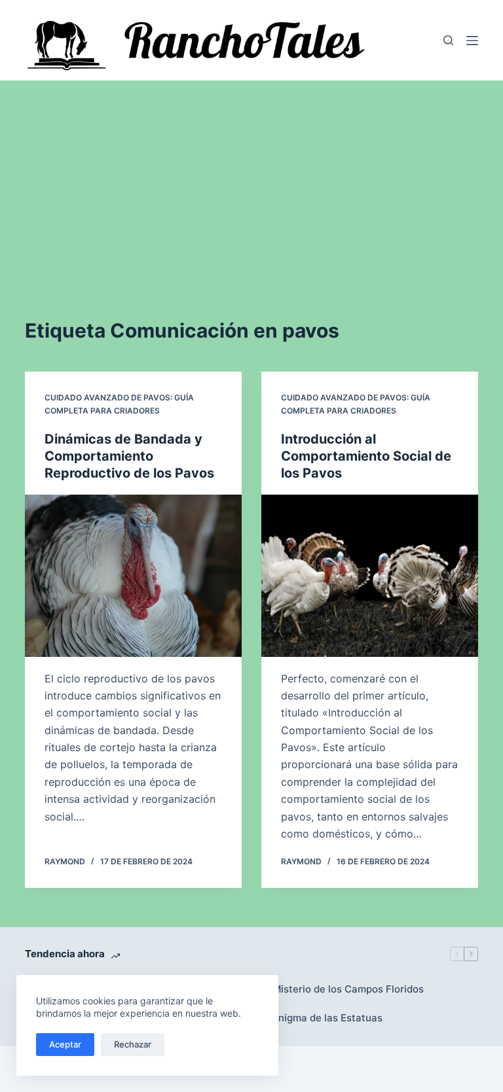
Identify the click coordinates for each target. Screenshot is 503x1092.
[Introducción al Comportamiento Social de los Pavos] (369, 576)
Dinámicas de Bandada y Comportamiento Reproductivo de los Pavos (129, 456)
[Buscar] (448, 40)
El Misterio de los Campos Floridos (342, 989)
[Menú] (472, 40)
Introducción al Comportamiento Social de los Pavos (366, 456)
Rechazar (132, 1044)
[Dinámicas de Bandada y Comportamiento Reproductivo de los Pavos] (133, 576)
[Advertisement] (251, 178)
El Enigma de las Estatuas (321, 1018)
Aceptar (65, 1044)
